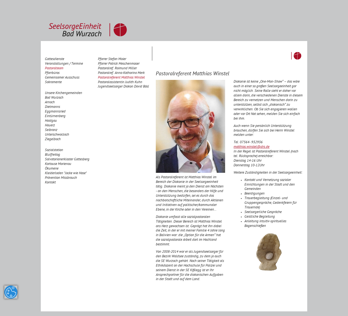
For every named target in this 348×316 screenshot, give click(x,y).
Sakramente (53, 82)
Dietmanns (52, 107)
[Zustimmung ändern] (10, 292)
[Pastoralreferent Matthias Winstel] (190, 127)
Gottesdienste (54, 59)
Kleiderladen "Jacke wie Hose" (66, 173)
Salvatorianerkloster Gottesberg (67, 160)
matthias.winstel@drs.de (251, 147)
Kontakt (50, 183)
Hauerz (50, 126)
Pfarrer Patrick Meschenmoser (118, 64)
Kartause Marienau (58, 164)
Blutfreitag (52, 155)
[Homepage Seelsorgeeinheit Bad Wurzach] (88, 21)
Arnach (50, 103)
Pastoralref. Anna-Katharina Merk (121, 73)
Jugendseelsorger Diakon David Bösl (123, 87)
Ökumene (51, 169)
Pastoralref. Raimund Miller (117, 69)
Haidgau (51, 121)
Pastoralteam (54, 69)
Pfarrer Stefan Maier (112, 59)
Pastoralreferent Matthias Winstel (121, 78)
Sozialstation (54, 150)
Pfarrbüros (52, 73)
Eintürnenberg (55, 116)
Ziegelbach (53, 139)
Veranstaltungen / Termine (64, 64)
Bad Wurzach (54, 98)
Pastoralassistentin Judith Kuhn (120, 82)
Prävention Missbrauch (61, 178)
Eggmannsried (55, 112)
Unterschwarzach (57, 135)
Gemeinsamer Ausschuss (62, 78)
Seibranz (51, 130)
